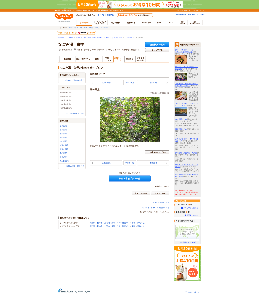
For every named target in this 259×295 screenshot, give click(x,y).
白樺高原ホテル (181, 119)
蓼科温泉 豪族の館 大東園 (186, 153)
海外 (182, 22)
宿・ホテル (62, 37)
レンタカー (146, 22)
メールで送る (160, 193)
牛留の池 (63, 157)
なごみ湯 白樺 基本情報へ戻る (155, 207)
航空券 (159, 23)
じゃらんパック (100, 22)
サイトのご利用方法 (183, 10)
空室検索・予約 (157, 44)
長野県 (71, 37)
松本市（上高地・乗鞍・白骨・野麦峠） (89, 37)
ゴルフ (171, 23)
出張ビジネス (73, 28)
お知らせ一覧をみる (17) (74, 80)
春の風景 (63, 153)
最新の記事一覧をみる (75, 166)
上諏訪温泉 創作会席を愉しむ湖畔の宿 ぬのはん (186, 84)
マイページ (200, 14)
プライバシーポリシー (192, 292)
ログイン (101, 15)
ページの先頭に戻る (161, 202)
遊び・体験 (115, 22)
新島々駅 (140, 223)
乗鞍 (107, 37)
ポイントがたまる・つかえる (68, 33)
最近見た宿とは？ (193, 215)
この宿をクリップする (157, 152)
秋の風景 (63, 126)
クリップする (157, 50)
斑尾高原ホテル (181, 129)
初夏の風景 (64, 145)
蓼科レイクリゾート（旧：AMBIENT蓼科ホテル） (185, 51)
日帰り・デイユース (101, 28)
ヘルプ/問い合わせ (198, 10)
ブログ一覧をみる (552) (74, 113)
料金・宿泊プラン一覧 (129, 178)
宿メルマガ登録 (141, 193)
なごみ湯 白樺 (117, 37)
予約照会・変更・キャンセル (185, 14)
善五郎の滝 (64, 161)
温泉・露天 (83, 28)
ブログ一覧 (128, 37)
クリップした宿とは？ (191, 208)
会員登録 (110, 15)
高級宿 (91, 28)
